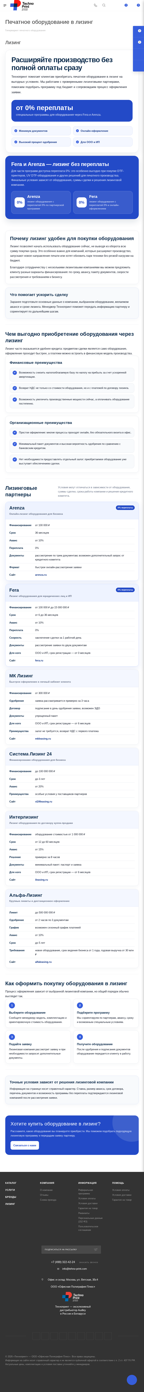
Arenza (16, 507)
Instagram (54, 1336)
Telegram (63, 1336)
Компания (47, 1183)
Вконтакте (36, 1336)
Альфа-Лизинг (25, 895)
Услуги (10, 1190)
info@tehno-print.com (74, 1268)
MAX (90, 1336)
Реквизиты (83, 1213)
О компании (46, 1190)
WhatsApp (99, 1336)
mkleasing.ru (43, 738)
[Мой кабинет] (112, 5)
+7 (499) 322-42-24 (63, 1262)
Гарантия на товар (88, 1208)
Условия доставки (87, 1203)
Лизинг (10, 1204)
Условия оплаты (87, 1198)
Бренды (10, 1197)
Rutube (81, 1336)
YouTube (72, 1336)
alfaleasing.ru (43, 961)
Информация (87, 1183)
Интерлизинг (23, 817)
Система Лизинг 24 (30, 754)
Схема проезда (48, 1200)
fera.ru (39, 660)
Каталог (11, 1183)
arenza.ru (41, 574)
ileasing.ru (41, 879)
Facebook (45, 1336)
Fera (14, 590)
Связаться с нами (24, 1145)
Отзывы (44, 1195)
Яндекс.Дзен (108, 1336)
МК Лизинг (21, 675)
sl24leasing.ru (43, 801)
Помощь (118, 1183)
